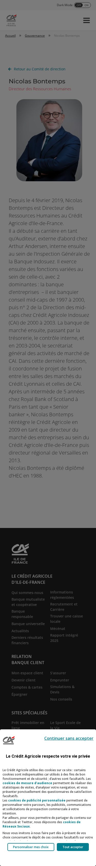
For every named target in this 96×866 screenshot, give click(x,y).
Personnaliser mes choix (31, 847)
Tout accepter (72, 847)
